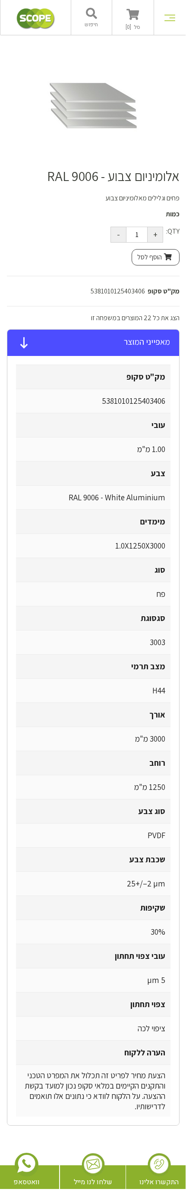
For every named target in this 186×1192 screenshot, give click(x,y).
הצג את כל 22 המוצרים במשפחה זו (135, 317)
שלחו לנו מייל (93, 1182)
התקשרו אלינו (159, 1182)
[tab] (93, 343)
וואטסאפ (26, 1182)
